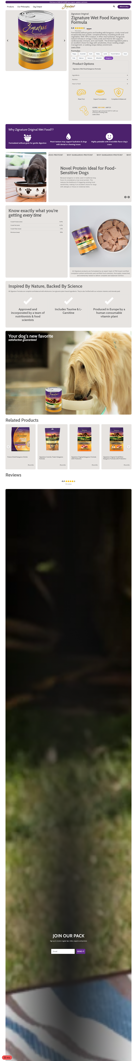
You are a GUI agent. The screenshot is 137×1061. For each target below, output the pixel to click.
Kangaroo (109, 58)
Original (85, 13)
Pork (74, 58)
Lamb (105, 54)
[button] (7, 40)
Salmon (81, 58)
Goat (125, 54)
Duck (90, 54)
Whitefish (99, 58)
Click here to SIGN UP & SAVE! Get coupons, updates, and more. (68, 2)
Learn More (75, 47)
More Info (31, 465)
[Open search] (114, 6)
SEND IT (80, 951)
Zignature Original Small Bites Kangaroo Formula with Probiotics (114, 458)
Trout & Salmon (115, 54)
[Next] (129, 447)
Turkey (98, 54)
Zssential (82, 54)
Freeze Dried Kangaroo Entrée (17, 457)
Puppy (74, 54)
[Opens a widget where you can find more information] (7, 1057)
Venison (90, 58)
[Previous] (8, 447)
